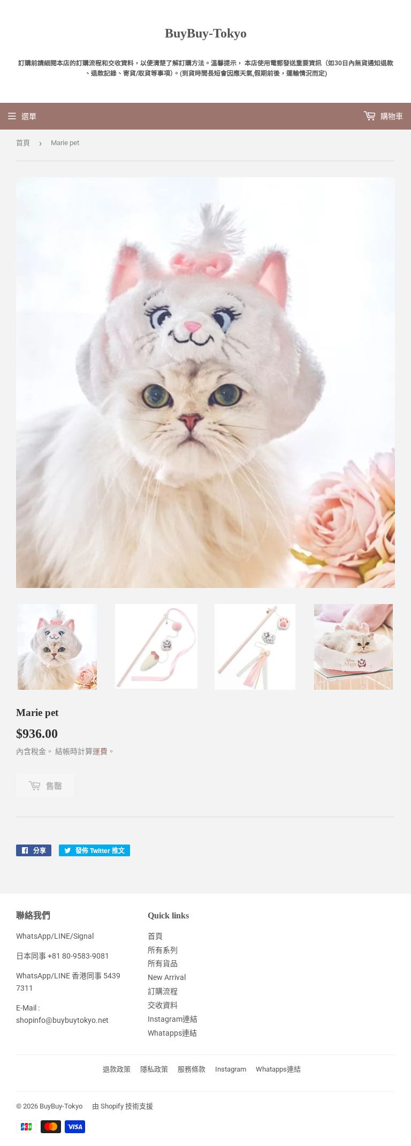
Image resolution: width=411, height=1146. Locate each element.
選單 (28, 116)
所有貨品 (163, 963)
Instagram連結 (172, 1019)
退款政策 (117, 1069)
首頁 (23, 143)
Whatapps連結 (172, 1033)
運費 (100, 751)
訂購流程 (163, 991)
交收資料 (163, 1005)
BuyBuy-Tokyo (206, 33)
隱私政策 (154, 1069)
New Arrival (167, 977)
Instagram (230, 1069)
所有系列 (163, 950)
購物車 (391, 116)
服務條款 (192, 1069)
